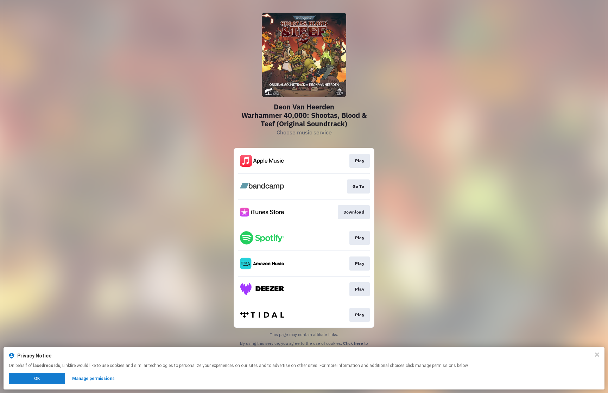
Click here (353, 343)
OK (37, 378)
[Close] (597, 354)
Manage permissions (93, 378)
